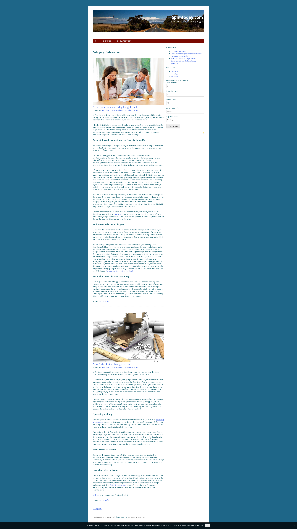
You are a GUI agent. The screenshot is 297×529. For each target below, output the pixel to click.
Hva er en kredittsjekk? (179, 56)
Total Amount (171, 82)
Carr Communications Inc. (136, 517)
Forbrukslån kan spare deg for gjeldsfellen (116, 107)
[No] (294, 525)
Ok (208, 525)
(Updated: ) (119, 110)
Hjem (94, 41)
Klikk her (96, 495)
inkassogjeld (118, 214)
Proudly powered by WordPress (103, 517)
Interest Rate (171, 99)
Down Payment (172, 91)
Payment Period (172, 116)
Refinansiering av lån (178, 51)
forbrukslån (104, 301)
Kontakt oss (106, 41)
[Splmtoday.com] (106, 25)
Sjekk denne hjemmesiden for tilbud (119, 271)
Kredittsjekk (175, 74)
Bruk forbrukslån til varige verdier (111, 364)
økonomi (174, 76)
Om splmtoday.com (124, 41)
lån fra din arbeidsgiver (118, 485)
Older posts (97, 509)
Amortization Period (173, 108)
